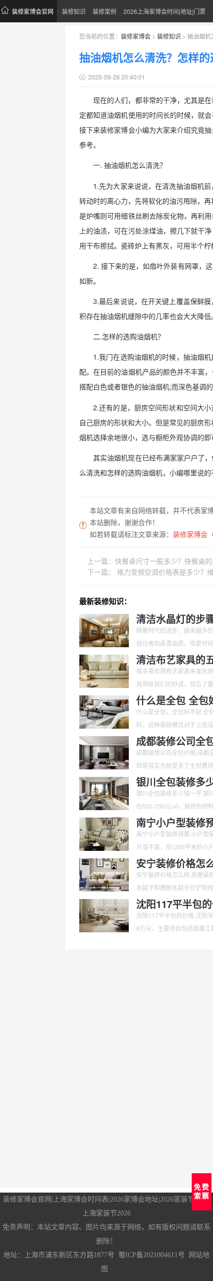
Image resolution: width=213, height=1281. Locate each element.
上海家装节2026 (106, 1213)
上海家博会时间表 (80, 1199)
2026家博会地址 (134, 1199)
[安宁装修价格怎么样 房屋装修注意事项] (104, 874)
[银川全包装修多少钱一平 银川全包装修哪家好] (104, 792)
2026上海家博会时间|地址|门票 (164, 11)
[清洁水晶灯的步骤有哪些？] (104, 629)
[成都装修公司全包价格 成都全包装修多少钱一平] (104, 751)
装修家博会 (136, 36)
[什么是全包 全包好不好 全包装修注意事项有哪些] (104, 711)
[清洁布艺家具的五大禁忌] (104, 670)
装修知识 (74, 11)
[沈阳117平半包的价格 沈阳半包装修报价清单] (104, 914)
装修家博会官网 (32, 11)
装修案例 (104, 11)
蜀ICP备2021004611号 (151, 1255)
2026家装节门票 (184, 1199)
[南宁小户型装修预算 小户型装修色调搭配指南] (104, 833)
